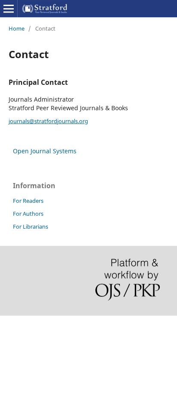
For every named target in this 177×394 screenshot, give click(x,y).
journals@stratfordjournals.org (48, 121)
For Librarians (30, 226)
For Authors (28, 213)
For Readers (28, 201)
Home (16, 28)
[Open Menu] (8, 8)
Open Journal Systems (44, 151)
